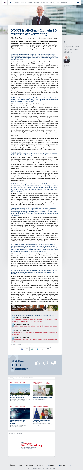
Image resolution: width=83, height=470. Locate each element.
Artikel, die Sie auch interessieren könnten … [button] (21, 378)
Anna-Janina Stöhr (26, 344)
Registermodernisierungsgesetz (71, 49)
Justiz (57, 2)
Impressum (40, 465)
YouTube (62, 465)
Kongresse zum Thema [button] (15, 433)
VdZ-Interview (69, 48)
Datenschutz (29, 465)
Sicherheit (52, 2)
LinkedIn (51, 465)
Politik (17, 2)
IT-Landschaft (44, 2)
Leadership (36, 2)
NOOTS (65, 51)
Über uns (12, 465)
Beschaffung (64, 2)
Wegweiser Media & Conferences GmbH (44, 468)
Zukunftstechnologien (26, 2)
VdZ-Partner (48, 383)
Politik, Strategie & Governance (71, 46)
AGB (20, 465)
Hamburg (70, 51)
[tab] (31, 378)
